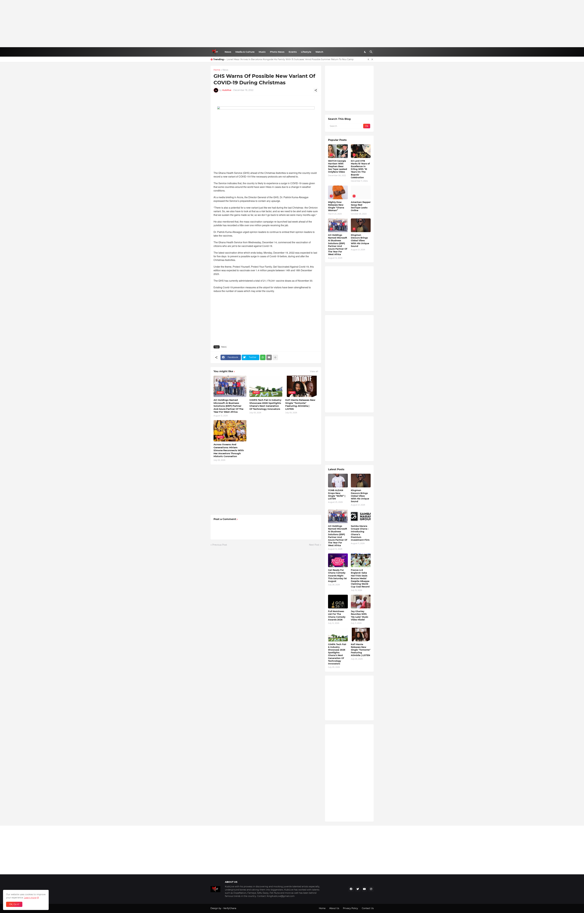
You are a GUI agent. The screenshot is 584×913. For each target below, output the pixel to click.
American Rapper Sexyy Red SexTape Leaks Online (361, 206)
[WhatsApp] (263, 357)
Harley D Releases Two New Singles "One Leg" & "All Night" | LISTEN (262, 59)
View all (314, 371)
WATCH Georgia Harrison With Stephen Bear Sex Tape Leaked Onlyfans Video (337, 166)
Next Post (314, 544)
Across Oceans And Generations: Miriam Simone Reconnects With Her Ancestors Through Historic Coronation (229, 450)
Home (217, 70)
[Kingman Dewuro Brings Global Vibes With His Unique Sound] (361, 480)
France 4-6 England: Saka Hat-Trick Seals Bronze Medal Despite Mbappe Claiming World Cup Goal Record (360, 578)
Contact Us (368, 908)
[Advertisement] (292, 23)
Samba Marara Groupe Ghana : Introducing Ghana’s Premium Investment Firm (360, 533)
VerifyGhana (229, 908)
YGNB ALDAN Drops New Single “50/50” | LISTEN (336, 494)
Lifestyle (306, 51)
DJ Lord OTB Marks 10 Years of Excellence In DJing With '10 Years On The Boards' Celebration (360, 169)
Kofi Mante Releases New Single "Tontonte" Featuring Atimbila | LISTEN (300, 404)
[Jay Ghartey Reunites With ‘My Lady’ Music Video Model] (361, 601)
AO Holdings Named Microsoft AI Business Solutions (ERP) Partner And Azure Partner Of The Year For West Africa (228, 406)
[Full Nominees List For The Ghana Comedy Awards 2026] (338, 601)
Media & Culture (244, 51)
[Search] (371, 51)
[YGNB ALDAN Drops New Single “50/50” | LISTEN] (338, 480)
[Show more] (275, 357)
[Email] (269, 357)
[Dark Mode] (365, 51)
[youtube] (364, 889)
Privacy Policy (350, 908)
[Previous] (368, 59)
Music (262, 51)
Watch (319, 51)
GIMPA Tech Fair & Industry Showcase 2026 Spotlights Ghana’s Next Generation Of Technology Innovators (265, 404)
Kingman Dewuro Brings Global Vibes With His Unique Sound (360, 241)
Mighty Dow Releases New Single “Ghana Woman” (336, 206)
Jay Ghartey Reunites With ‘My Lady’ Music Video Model (359, 615)
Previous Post (219, 544)
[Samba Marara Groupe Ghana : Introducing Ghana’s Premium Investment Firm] (361, 516)
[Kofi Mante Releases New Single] (361, 634)
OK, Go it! (14, 904)
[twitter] (357, 889)
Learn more (30, 897)
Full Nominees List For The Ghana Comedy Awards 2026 (336, 615)
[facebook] (351, 889)
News (228, 51)
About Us (334, 908)
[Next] (372, 59)
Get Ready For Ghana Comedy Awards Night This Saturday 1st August (337, 576)
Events (293, 51)
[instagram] (371, 889)
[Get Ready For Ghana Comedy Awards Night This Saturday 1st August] (338, 560)
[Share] (315, 90)
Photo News (277, 51)
